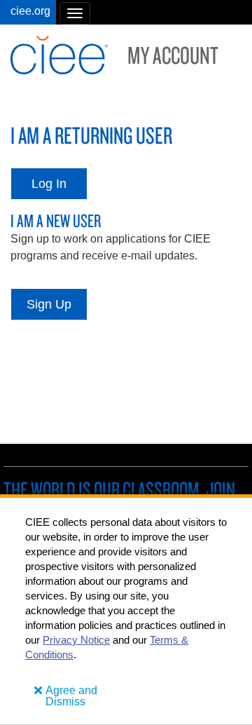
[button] (74, 13)
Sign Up (49, 304)
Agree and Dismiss (71, 695)
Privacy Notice (76, 640)
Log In (48, 184)
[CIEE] (28, 12)
